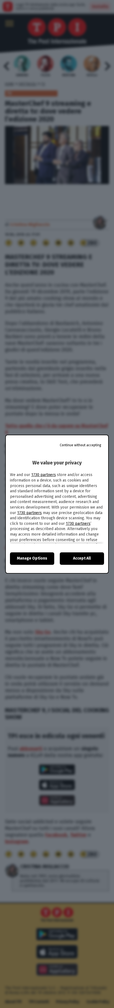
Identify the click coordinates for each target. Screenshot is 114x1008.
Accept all (82, 558)
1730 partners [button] (43, 474)
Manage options (32, 558)
